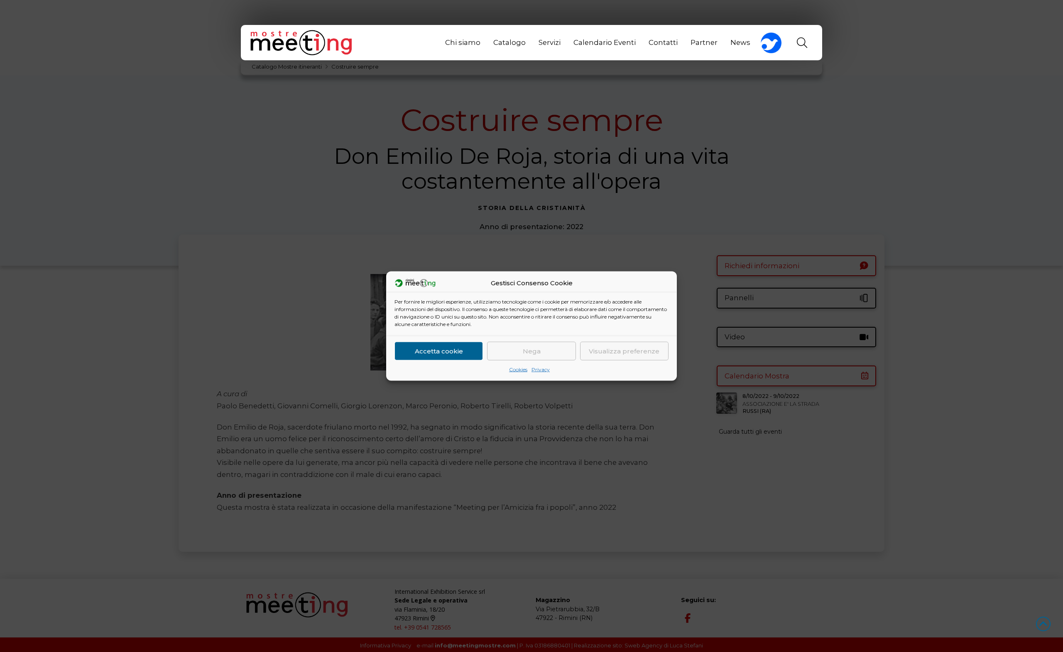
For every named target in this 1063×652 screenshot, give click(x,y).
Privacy (541, 369)
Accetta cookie (439, 351)
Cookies (518, 369)
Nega (532, 351)
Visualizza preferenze (624, 351)
